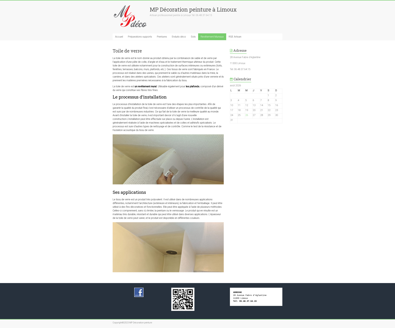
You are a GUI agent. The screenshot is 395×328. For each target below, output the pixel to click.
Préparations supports (140, 36)
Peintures (162, 36)
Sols (193, 36)
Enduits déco (179, 36)
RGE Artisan (235, 36)
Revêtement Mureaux (212, 36)
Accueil (119, 36)
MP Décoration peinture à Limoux (193, 9)
